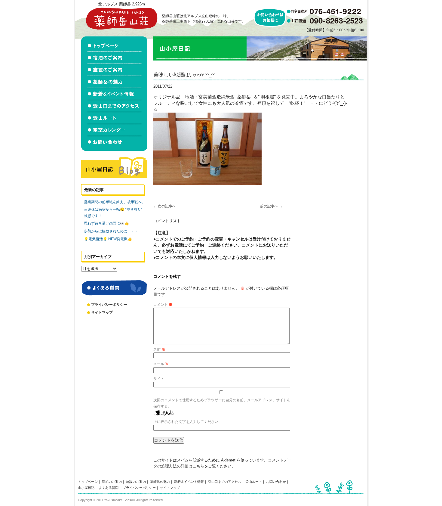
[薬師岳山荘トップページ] (114, 44)
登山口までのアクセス (224, 481)
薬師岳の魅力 (160, 481)
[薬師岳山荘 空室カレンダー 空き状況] (114, 130)
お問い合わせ (276, 481)
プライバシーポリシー (109, 305)
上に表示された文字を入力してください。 (187, 422)
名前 (159, 349)
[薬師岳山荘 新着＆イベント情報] (114, 94)
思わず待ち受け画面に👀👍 (106, 223)
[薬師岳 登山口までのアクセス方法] (114, 106)
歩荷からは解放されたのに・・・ (111, 231)
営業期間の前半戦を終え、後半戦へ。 (114, 202)
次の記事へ (164, 206)
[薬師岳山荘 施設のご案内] (114, 70)
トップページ (88, 481)
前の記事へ (271, 206)
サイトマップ (102, 312)
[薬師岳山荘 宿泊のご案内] (114, 58)
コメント (162, 305)
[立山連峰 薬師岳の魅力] (114, 82)
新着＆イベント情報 (189, 481)
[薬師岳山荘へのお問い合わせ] (114, 143)
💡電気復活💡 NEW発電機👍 (108, 239)
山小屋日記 (86, 487)
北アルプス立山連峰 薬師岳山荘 (121, 18)
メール (161, 364)
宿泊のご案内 (112, 481)
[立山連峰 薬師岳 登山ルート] (114, 118)
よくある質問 (108, 487)
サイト (158, 379)
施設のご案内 (136, 481)
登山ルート (253, 481)
